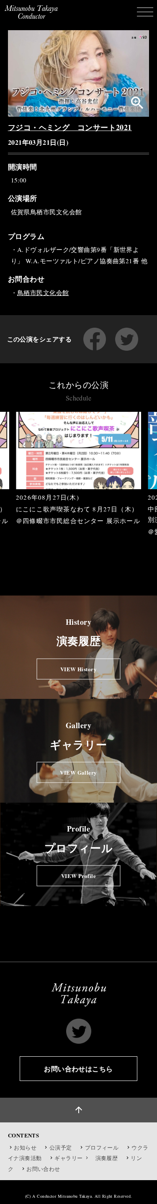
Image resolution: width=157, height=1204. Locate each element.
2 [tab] (60, 543)
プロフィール (102, 1147)
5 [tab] (97, 543)
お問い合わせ (43, 1169)
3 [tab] (72, 543)
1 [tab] (47, 543)
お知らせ (25, 1147)
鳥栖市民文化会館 (43, 292)
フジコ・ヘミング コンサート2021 (70, 127)
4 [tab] (85, 543)
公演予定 (60, 1147)
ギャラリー (69, 1158)
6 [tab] (110, 543)
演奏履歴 (106, 1158)
